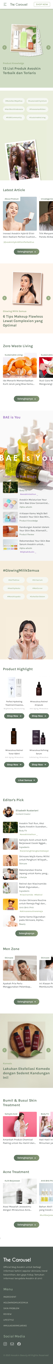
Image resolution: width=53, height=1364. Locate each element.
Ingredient (9, 1296)
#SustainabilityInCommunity (37, 102)
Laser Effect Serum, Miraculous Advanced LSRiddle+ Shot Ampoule (23, 66)
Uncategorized (12, 199)
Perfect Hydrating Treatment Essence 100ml (14, 705)
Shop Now (42, 4)
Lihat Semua (25, 780)
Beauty (6, 313)
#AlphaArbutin (27, 552)
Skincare (23, 863)
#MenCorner (37, 588)
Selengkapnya (25, 251)
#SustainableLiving (37, 117)
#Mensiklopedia (13, 597)
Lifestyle (23, 877)
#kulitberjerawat (11, 1215)
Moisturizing (19, 709)
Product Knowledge (28, 520)
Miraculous (43, 709)
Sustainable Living (14, 355)
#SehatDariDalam (37, 597)
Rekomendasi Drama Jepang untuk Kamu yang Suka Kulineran (33, 873)
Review (7, 1314)
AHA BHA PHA (26, 907)
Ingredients (24, 847)
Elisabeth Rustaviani (27, 810)
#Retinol (38, 894)
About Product (11, 56)
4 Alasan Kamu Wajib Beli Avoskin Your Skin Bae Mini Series (34, 516)
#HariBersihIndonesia (14, 109)
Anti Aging (34, 709)
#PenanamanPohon (37, 109)
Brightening (8, 709)
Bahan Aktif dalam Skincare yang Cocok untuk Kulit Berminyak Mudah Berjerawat (19, 1210)
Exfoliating (33, 757)
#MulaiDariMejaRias (13, 101)
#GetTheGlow (13, 580)
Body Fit (23, 490)
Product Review (26, 534)
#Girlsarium (37, 580)
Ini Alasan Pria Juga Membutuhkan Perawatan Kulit (17, 986)
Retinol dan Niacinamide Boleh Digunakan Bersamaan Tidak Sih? (32, 887)
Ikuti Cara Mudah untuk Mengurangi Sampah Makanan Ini (16, 384)
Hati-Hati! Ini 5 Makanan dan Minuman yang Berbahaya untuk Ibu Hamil (19, 1143)
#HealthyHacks (14, 588)
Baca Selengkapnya (17, 78)
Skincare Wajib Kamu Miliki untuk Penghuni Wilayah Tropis (34, 859)
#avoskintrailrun (28, 494)
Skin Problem (11, 1308)
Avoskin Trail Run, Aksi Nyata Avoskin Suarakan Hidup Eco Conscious (32, 486)
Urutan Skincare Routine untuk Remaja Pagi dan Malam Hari (32, 903)
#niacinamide (26, 894)
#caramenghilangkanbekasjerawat (34, 852)
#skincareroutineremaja (31, 911)
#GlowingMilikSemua (15, 1302)
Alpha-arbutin (25, 507)
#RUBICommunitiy (14, 117)
